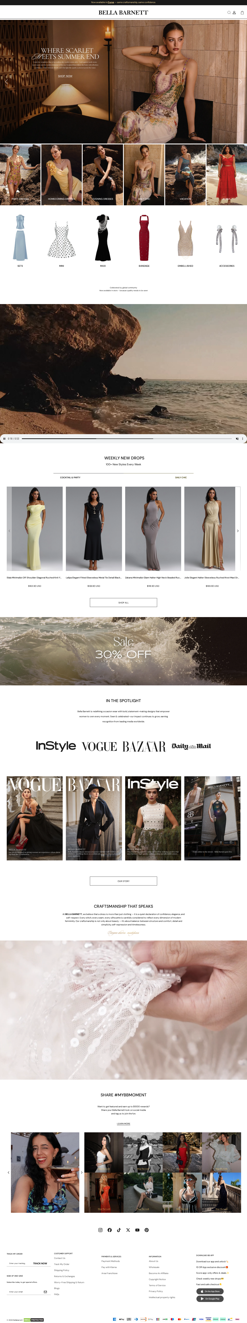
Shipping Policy (61, 1270)
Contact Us (59, 1258)
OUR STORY (124, 881)
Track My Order (61, 1264)
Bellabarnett (18, 1320)
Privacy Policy (156, 1291)
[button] (228, 12)
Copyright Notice (157, 1279)
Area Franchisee (109, 1273)
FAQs (56, 1294)
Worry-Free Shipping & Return (69, 1282)
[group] (34, 537)
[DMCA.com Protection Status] (34, 1320)
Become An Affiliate (158, 1273)
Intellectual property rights (162, 1297)
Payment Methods (110, 1261)
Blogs (57, 1288)
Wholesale (154, 1267)
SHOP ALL (123, 602)
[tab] (122, 137)
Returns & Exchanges (64, 1276)
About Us (153, 1261)
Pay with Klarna (109, 1267)
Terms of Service (157, 1285)
